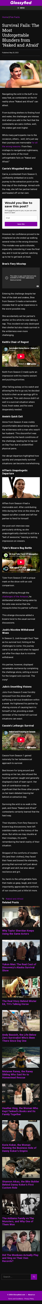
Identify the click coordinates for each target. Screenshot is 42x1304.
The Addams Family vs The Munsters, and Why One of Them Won (18, 1221)
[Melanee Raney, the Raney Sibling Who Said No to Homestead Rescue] (21, 1066)
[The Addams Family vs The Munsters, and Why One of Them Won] (21, 1212)
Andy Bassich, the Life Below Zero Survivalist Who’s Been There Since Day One (19, 1037)
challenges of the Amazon (15, 596)
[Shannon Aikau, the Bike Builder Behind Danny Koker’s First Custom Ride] (21, 1176)
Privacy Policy (29, 1299)
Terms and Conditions (15, 1299)
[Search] (34, 1277)
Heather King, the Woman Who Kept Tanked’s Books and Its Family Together (20, 1111)
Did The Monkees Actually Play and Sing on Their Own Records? (20, 1258)
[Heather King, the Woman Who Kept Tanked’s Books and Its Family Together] (21, 1102)
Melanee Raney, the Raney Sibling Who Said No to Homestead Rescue (17, 1074)
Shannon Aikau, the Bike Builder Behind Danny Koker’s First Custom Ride (20, 1184)
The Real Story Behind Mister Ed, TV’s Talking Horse (19, 1003)
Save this (21, 224)
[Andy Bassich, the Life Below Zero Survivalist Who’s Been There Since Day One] (21, 1029)
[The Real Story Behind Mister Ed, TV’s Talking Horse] (21, 995)
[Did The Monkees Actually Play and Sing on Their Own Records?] (21, 1249)
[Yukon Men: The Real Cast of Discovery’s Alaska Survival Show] (21, 958)
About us (31, 1295)
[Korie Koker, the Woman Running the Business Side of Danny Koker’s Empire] (21, 1139)
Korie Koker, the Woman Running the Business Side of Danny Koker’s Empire (19, 1148)
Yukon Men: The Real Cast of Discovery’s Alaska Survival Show (19, 967)
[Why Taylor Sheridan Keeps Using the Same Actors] (21, 925)
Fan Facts (15, 17)
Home (5, 17)
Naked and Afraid (14, 899)
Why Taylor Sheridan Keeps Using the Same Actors (18, 932)
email (10, 210)
